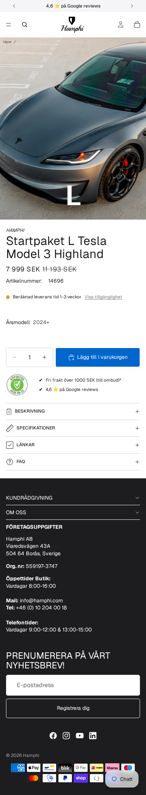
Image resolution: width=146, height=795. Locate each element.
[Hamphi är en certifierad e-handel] (17, 385)
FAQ (20, 462)
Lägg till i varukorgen (102, 357)
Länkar (25, 445)
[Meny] (8, 24)
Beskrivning (30, 411)
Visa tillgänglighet (103, 297)
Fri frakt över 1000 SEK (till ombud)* (83, 380)
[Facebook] (53, 735)
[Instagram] (66, 735)
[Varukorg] (137, 24)
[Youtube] (79, 735)
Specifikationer (35, 428)
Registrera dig (73, 708)
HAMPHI (15, 230)
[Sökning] (24, 24)
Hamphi (31, 755)
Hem (7, 42)
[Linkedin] (92, 735)
